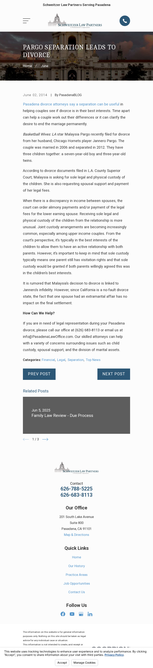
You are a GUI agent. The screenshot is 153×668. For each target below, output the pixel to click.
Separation (76, 360)
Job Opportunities (76, 583)
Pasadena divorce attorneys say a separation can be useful (71, 104)
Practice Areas (76, 575)
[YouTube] (72, 614)
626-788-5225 (76, 488)
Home (76, 557)
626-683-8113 (76, 494)
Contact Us (76, 592)
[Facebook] (63, 614)
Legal (61, 360)
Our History (76, 566)
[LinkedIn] (90, 614)
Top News (93, 360)
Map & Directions (76, 535)
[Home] (75, 20)
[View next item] (45, 439)
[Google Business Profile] (81, 614)
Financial (48, 360)
